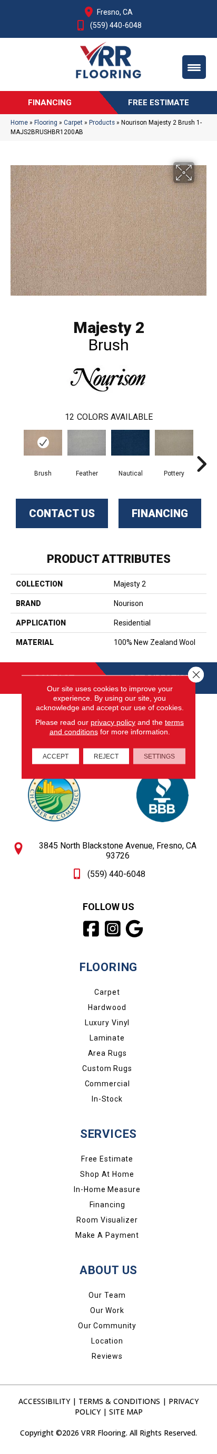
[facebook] (92, 929)
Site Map (126, 1412)
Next (201, 448)
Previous (16, 448)
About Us (108, 1270)
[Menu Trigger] (194, 67)
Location (107, 1341)
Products (102, 122)
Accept (55, 756)
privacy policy (113, 722)
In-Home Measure (107, 1189)
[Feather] (86, 442)
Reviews (107, 1356)
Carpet (73, 122)
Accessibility (44, 1401)
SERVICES (108, 1133)
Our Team (106, 1295)
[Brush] (43, 442)
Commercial (107, 1083)
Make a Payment (107, 1235)
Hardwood (107, 1007)
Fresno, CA (115, 12)
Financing (160, 513)
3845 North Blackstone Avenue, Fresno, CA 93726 (117, 851)
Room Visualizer (106, 1220)
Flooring (45, 122)
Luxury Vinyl (107, 1022)
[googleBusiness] (135, 929)
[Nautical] (130, 442)
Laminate (107, 1038)
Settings (159, 756)
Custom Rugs (107, 1068)
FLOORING (108, 967)
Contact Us (62, 513)
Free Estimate (107, 1159)
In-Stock (107, 1099)
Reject (106, 756)
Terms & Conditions (119, 1401)
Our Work (107, 1310)
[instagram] (113, 929)
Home (19, 122)
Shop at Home (107, 1174)
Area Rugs (107, 1053)
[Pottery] (174, 442)
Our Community (107, 1325)
